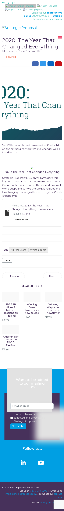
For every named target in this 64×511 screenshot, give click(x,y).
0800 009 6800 (40, 16)
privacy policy (47, 502)
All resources (18, 250)
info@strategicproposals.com (47, 19)
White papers (8, 51)
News (5, 319)
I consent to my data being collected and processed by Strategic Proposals (30, 418)
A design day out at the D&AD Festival (10, 341)
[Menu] (60, 37)
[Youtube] (3, 2)
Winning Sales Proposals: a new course (32, 309)
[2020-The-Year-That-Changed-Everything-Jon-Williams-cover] (32, 104)
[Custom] (13, 2)
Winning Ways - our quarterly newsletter (53, 309)
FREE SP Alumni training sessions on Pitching (11, 310)
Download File (21, 219)
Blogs (5, 349)
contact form (54, 12)
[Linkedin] (8, 2)
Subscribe (18, 426)
